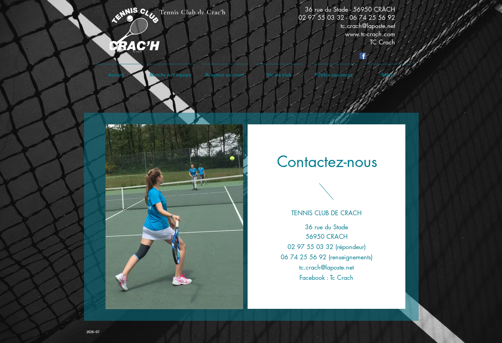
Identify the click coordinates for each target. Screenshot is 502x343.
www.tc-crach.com (370, 34)
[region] (251, 217)
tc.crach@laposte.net (367, 26)
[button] (279, 72)
